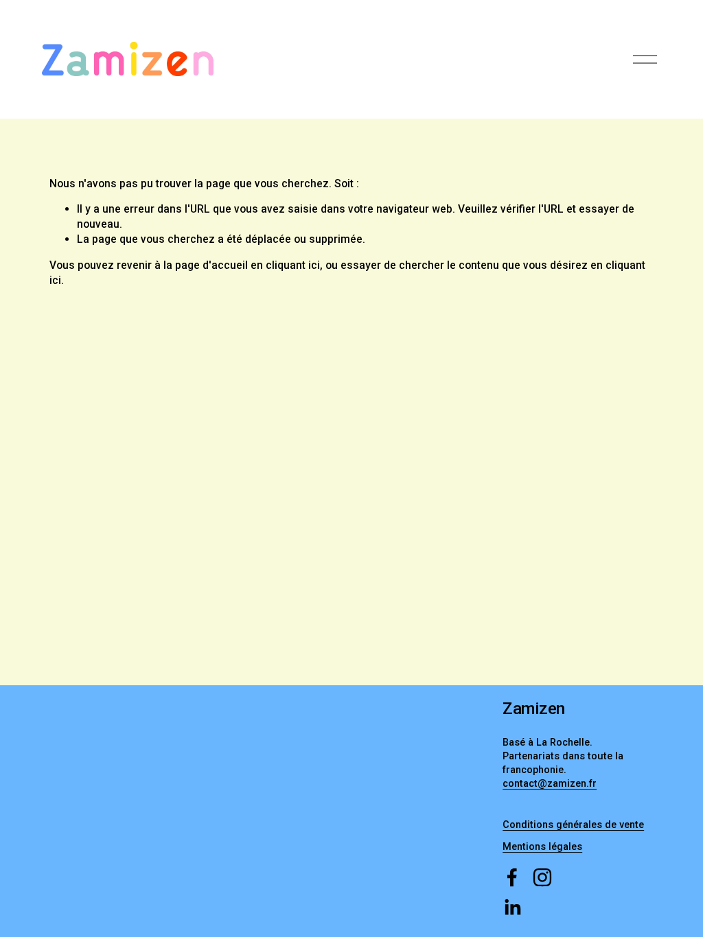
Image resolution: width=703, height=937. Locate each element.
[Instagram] (542, 877)
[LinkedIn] (512, 907)
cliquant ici (293, 265)
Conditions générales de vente (573, 825)
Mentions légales (542, 847)
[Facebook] (512, 877)
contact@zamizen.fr (550, 784)
